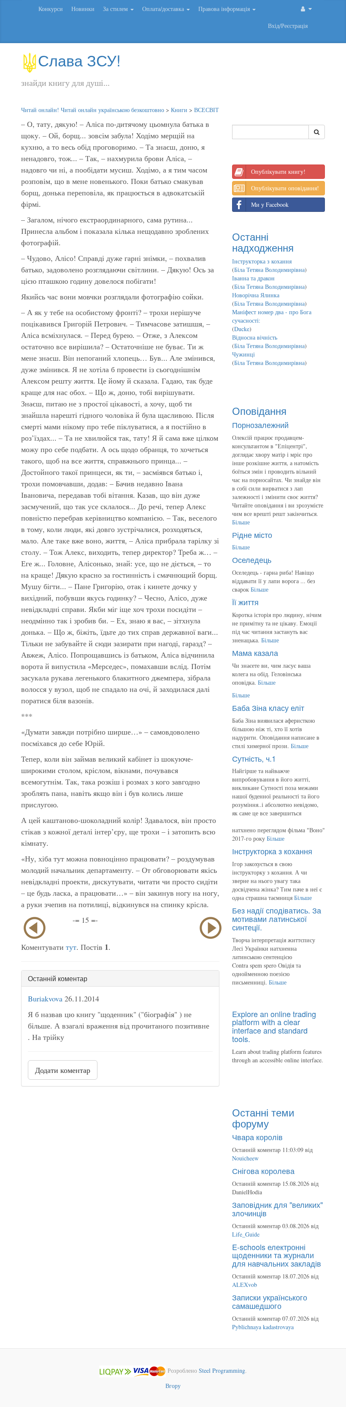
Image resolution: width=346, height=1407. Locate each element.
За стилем (116, 9)
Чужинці (243, 354)
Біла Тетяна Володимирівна (269, 270)
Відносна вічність (254, 337)
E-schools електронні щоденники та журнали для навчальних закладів (276, 1255)
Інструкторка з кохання (262, 261)
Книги (179, 110)
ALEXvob (244, 1285)
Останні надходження (263, 242)
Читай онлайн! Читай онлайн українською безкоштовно (92, 110)
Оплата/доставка (164, 9)
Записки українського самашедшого (269, 1301)
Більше (241, 522)
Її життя (245, 601)
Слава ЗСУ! (79, 60)
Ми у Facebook (270, 204)
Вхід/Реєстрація (288, 26)
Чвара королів (257, 1136)
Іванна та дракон (253, 278)
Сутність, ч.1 (254, 758)
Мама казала (255, 652)
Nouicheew (245, 1158)
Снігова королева (263, 1170)
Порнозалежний (260, 424)
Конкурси (50, 9)
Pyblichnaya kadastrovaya (263, 1327)
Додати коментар (62, 1070)
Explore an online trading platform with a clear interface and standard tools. (274, 1026)
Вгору (173, 1386)
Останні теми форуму (263, 1117)
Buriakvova (45, 998)
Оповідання (259, 410)
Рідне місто (252, 534)
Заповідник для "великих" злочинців (277, 1208)
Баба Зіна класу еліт (268, 707)
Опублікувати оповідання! (285, 188)
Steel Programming (222, 1370)
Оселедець (251, 559)
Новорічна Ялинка (255, 295)
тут (71, 947)
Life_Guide (246, 1234)
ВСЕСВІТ (206, 110)
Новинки (83, 9)
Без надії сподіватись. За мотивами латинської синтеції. (276, 919)
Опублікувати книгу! (278, 171)
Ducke (241, 329)
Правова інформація (224, 9)
